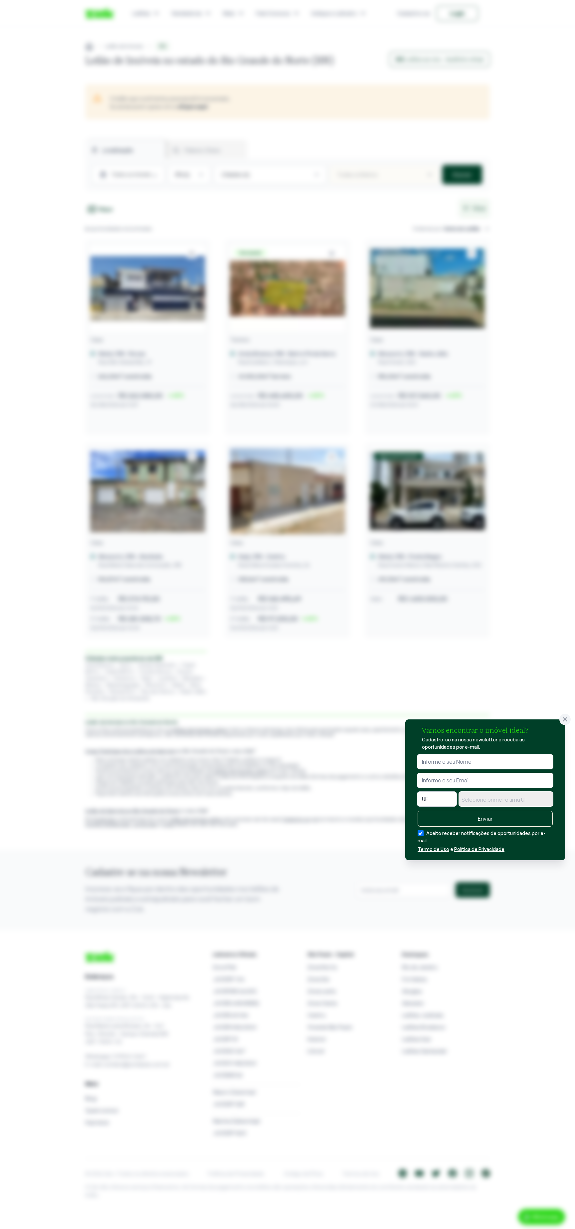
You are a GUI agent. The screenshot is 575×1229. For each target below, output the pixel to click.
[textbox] (506, 799)
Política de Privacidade (479, 849)
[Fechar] (565, 719)
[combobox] (506, 799)
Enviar (485, 818)
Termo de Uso (433, 849)
